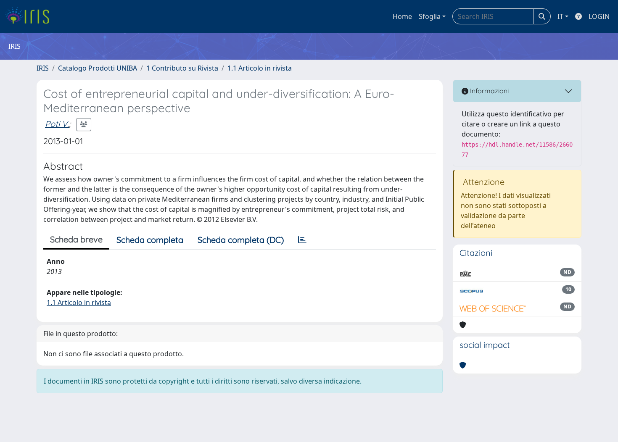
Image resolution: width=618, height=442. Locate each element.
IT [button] (560, 16)
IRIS (43, 68)
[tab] (302, 240)
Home (402, 16)
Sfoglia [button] (430, 16)
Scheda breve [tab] (76, 239)
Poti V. (57, 123)
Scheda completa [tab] (149, 239)
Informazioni (488, 91)
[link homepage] (30, 16)
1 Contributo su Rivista (182, 68)
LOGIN (599, 16)
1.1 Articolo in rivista (259, 68)
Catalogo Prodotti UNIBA (97, 68)
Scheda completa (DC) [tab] (241, 239)
